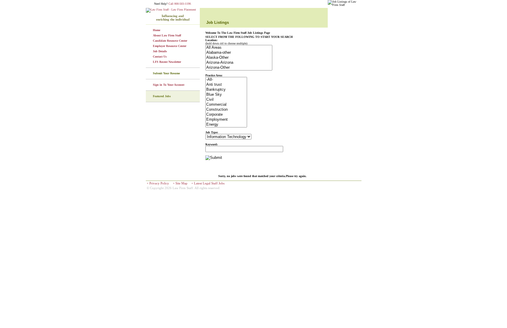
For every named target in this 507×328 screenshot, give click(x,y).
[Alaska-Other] (239, 57)
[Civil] (226, 99)
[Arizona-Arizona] (239, 62)
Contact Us (160, 56)
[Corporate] (226, 114)
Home (156, 30)
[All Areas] (239, 47)
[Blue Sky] (226, 94)
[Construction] (226, 109)
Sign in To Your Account (168, 84)
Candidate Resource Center (170, 40)
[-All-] (226, 79)
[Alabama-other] (239, 52)
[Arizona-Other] (239, 67)
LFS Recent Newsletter (167, 61)
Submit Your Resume (166, 73)
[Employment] (226, 119)
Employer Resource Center (169, 46)
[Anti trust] (226, 84)
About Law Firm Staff (167, 35)
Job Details (160, 51)
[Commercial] (226, 104)
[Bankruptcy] (226, 89)
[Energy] (226, 124)
